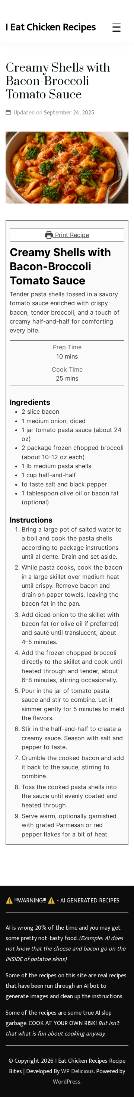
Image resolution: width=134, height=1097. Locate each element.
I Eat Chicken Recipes (51, 27)
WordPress (66, 1082)
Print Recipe (71, 235)
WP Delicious (77, 1071)
